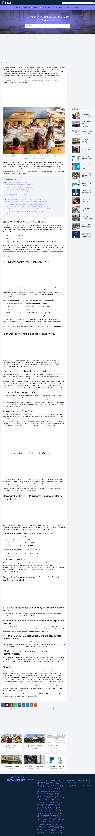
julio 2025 (40, 787)
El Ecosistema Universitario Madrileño (17, 182)
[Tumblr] (19, 705)
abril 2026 (40, 782)
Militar (76, 7)
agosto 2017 (59, 832)
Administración (70, 780)
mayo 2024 (50, 793)
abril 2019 (53, 823)
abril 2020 (57, 816)
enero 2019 (48, 824)
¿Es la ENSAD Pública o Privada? (10, 709)
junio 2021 (48, 810)
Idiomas (89, 784)
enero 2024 (57, 795)
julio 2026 (47, 780)
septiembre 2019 (42, 821)
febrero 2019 (41, 824)
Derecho (75, 782)
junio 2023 (40, 799)
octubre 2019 (60, 820)
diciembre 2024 (42, 790)
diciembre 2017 (49, 831)
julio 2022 (51, 804)
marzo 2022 (55, 806)
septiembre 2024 (45, 791)
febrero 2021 (51, 812)
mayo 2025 (54, 787)
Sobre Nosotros (20, 781)
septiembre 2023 (45, 798)
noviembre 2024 (52, 790)
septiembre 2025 (50, 785)
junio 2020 (43, 816)
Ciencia (36, 7)
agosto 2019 (51, 821)
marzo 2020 (41, 818)
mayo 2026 (61, 780)
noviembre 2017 (58, 831)
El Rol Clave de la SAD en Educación (56, 709)
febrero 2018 (57, 829)
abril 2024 (57, 793)
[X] (7, 705)
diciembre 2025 (45, 784)
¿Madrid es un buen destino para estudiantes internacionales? (27, 211)
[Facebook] (3, 705)
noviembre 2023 (51, 796)
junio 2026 (54, 780)
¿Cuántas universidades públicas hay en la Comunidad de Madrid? (28, 204)
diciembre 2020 (42, 813)
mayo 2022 (41, 806)
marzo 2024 (41, 795)
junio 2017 (46, 834)
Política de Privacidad (20, 779)
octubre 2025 (41, 785)
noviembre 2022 (42, 802)
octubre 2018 (51, 826)
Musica (89, 785)
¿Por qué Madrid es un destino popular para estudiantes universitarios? (29, 209)
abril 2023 (54, 799)
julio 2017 (40, 834)
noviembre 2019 (51, 820)
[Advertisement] (47, 47)
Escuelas (70, 784)
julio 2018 (50, 827)
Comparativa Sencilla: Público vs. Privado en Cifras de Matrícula (25, 199)
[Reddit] (35, 705)
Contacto (13, 777)
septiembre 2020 (45, 815)
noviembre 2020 (52, 813)
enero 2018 (40, 831)
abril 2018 (42, 829)
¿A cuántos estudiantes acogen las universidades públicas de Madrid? (29, 206)
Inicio (18, 7)
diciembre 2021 (52, 807)
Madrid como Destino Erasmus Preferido (18, 197)
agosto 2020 (54, 815)
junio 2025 (47, 787)
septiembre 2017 (50, 832)
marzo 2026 (47, 782)
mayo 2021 (55, 810)
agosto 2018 (43, 827)
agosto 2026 (40, 780)
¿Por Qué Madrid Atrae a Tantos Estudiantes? (20, 187)
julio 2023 (61, 798)
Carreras (58, 7)
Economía (82, 782)
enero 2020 (57, 818)
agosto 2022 (44, 804)
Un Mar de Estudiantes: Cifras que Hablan (19, 185)
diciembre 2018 (57, 824)
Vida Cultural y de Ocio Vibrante (18, 194)
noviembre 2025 (54, 784)
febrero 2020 (49, 818)
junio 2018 (56, 827)
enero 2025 (57, 788)
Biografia (78, 780)
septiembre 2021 (52, 809)
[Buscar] (93, 3)
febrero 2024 (49, 795)
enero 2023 (51, 801)
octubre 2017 (41, 832)
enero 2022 (43, 807)
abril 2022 (47, 806)
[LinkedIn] (23, 705)
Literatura (47, 7)
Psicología (70, 787)
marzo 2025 (41, 788)
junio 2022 (57, 804)
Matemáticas (77, 785)
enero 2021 (58, 812)
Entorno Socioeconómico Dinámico (19, 192)
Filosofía (76, 784)
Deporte (68, 7)
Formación (82, 784)
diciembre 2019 (42, 820)
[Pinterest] (11, 705)
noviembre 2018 (42, 826)
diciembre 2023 (42, 796)
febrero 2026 (55, 782)
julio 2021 (42, 810)
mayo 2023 (47, 799)
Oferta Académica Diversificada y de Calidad (22, 189)
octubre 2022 (51, 802)
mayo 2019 (47, 823)
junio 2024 (43, 793)
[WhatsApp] (15, 705)
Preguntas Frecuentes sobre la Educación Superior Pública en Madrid (27, 202)
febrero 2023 (44, 801)
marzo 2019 (61, 823)
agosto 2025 (60, 785)
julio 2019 (58, 821)
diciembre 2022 (60, 801)
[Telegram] (27, 705)
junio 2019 (40, 823)
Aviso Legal (10, 776)
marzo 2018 (50, 829)
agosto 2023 (54, 798)
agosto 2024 (54, 791)
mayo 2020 (50, 816)
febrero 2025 (49, 788)
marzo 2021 (43, 812)
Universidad (78, 787)
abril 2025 (60, 787)
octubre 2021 (43, 809)
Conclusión (10, 214)
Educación (26, 7)
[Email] (31, 705)
